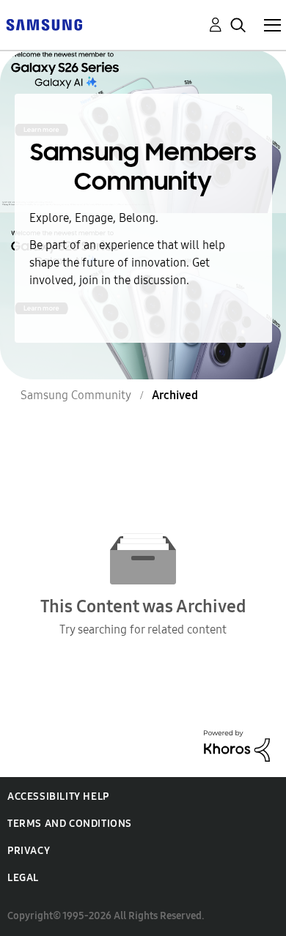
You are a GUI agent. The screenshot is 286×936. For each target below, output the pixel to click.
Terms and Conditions (69, 823)
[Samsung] (44, 24)
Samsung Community (76, 395)
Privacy (28, 850)
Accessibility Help (58, 796)
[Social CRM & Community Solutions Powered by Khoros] (237, 744)
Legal (23, 878)
